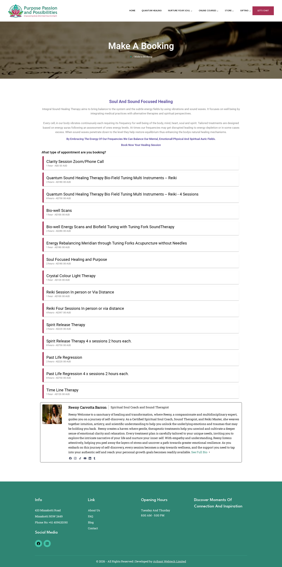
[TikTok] (80, 458)
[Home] (131, 56)
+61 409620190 (58, 522)
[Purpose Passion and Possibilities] (32, 11)
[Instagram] (75, 458)
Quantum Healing (152, 11)
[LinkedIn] (90, 458)
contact (93, 528)
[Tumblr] (94, 458)
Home (132, 11)
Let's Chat (263, 11)
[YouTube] (85, 458)
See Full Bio (199, 452)
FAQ (90, 516)
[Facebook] (70, 458)
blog (91, 522)
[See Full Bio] (209, 452)
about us (94, 510)
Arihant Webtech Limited (169, 561)
